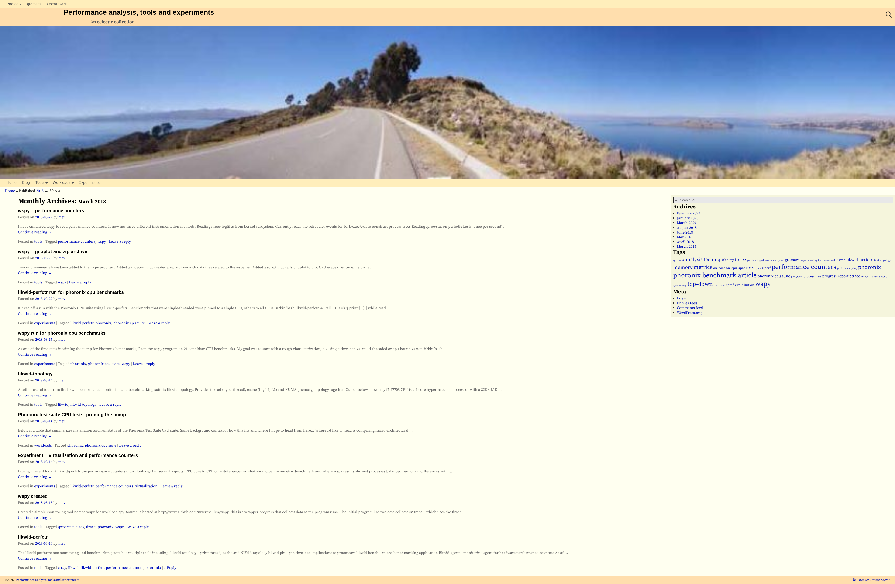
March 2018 (686, 246)
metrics (702, 267)
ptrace (854, 276)
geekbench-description (771, 260)
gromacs (34, 4)
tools (38, 241)
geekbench (752, 260)
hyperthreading (808, 260)
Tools (39, 183)
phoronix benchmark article (715, 275)
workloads (43, 445)
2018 (40, 191)
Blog (26, 183)
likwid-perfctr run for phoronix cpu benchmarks (71, 292)
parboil (760, 268)
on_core (719, 268)
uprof (730, 285)
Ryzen (873, 276)
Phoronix (14, 4)
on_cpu (731, 268)
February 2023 (688, 213)
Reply (170, 567)
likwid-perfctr (81, 323)
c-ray (80, 527)
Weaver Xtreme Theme (874, 580)
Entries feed (687, 303)
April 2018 (685, 242)
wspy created (33, 496)
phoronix (103, 323)
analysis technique (705, 260)
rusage (864, 276)
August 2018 (687, 227)
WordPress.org (689, 312)
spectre (883, 276)
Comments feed (690, 308)
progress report (835, 276)
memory (682, 267)
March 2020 (686, 222)
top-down (700, 284)
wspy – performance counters (51, 210)
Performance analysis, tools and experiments (139, 12)
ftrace (91, 527)
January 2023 (687, 218)
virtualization (146, 486)
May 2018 (684, 237)
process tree (812, 276)
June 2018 (685, 232)
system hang (680, 285)
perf (767, 268)
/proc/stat (66, 527)
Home (12, 183)
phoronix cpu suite (129, 323)
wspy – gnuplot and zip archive (52, 251)
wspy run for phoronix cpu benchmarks (62, 333)
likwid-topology (35, 373)
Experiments (89, 183)
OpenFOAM (57, 4)
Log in (682, 298)
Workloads (61, 183)
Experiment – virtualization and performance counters (78, 455)
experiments (44, 323)
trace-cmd (719, 285)
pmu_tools (796, 276)
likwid (63, 404)
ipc (819, 260)
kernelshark (829, 260)
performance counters (76, 241)
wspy (101, 241)
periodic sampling (847, 268)
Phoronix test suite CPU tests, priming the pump (72, 414)
